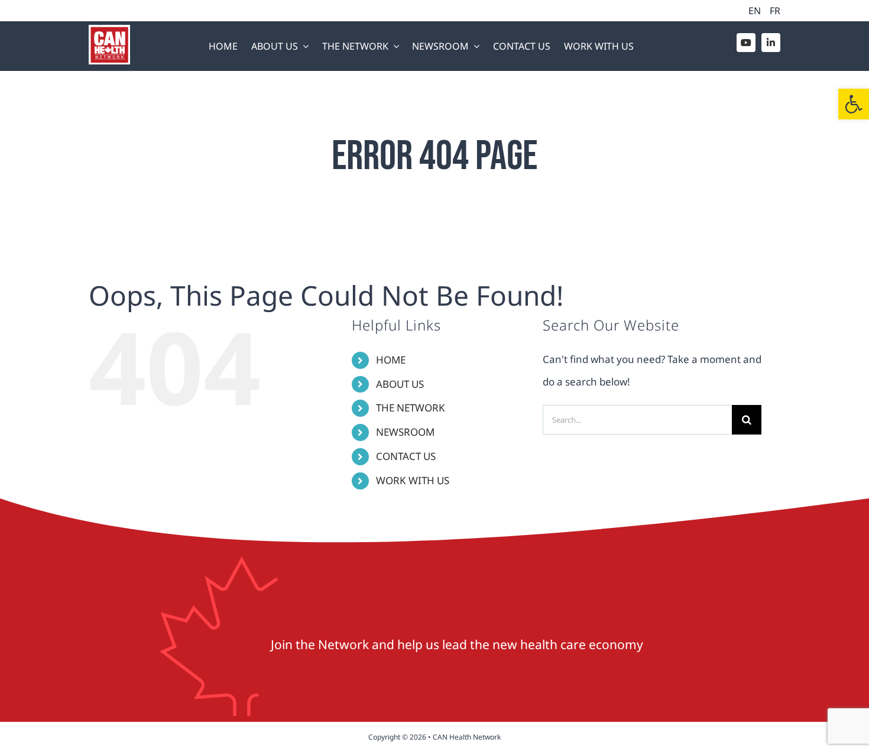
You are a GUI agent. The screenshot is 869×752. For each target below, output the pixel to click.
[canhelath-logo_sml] (109, 30)
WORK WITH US (412, 480)
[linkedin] (770, 42)
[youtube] (746, 42)
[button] (853, 104)
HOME (391, 360)
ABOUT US (400, 384)
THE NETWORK (410, 407)
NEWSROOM (405, 432)
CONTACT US (406, 456)
